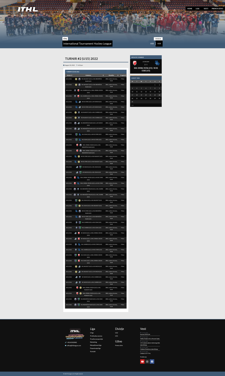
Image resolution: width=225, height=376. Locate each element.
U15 (152, 43)
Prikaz (122, 79)
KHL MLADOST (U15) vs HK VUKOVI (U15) (91, 266)
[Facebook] (152, 361)
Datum (69, 75)
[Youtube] (142, 361)
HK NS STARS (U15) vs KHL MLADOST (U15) (91, 156)
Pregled (122, 75)
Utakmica (88, 75)
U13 (159, 43)
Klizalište (111, 75)
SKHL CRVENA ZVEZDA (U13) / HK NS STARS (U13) (146, 69)
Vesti (206, 9)
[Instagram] (147, 361)
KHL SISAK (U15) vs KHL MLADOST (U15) (91, 200)
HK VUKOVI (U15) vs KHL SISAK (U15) (91, 167)
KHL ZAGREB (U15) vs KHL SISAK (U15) (91, 222)
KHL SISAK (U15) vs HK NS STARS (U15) (91, 134)
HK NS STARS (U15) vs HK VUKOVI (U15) (92, 101)
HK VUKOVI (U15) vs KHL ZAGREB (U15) (91, 277)
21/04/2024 (146, 61)
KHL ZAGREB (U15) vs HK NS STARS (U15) (91, 244)
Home (189, 9)
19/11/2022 (69, 123)
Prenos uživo (217, 9)
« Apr (132, 105)
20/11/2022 (69, 222)
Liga (197, 9)
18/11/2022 (69, 79)
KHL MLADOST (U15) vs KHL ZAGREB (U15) (91, 112)
